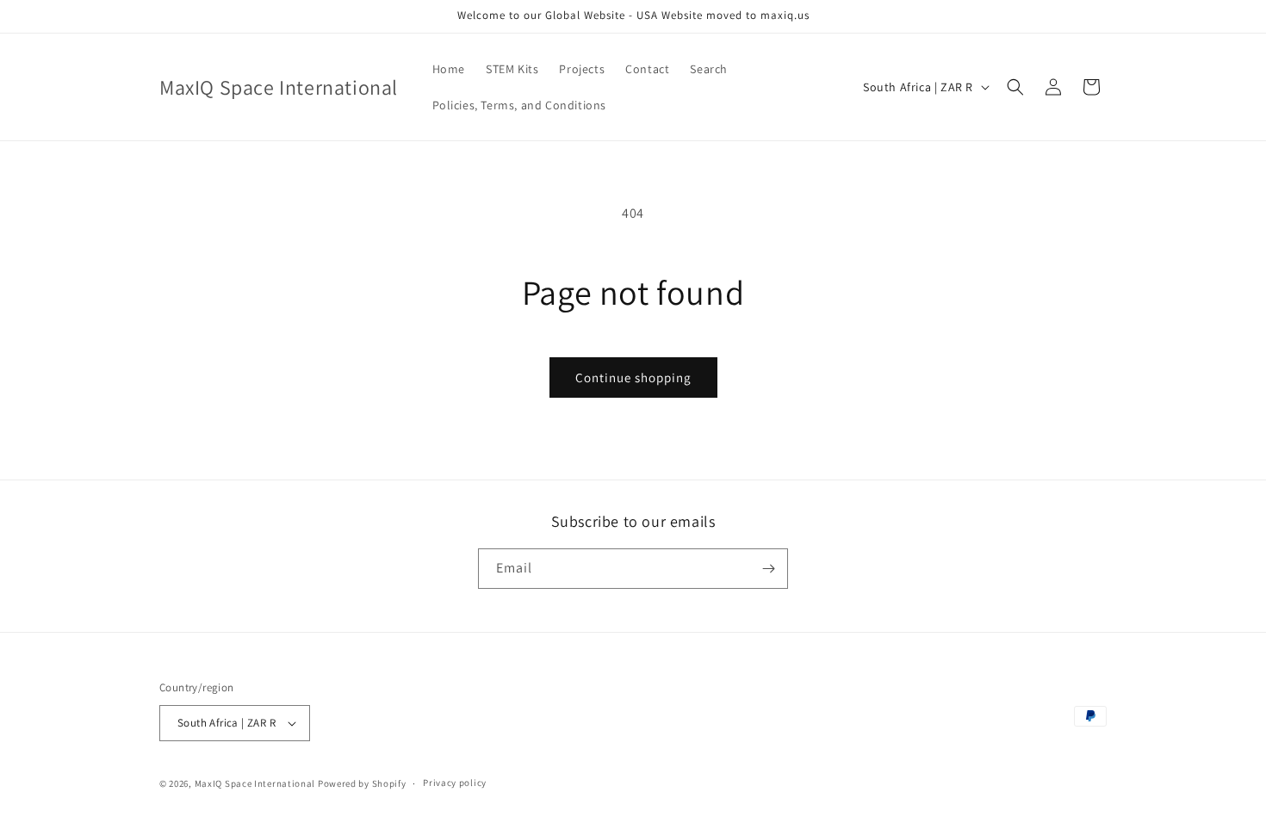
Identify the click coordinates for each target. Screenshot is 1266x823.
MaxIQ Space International (255, 783)
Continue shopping (633, 377)
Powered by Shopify (362, 783)
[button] (1015, 87)
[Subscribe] (768, 568)
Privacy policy (455, 783)
